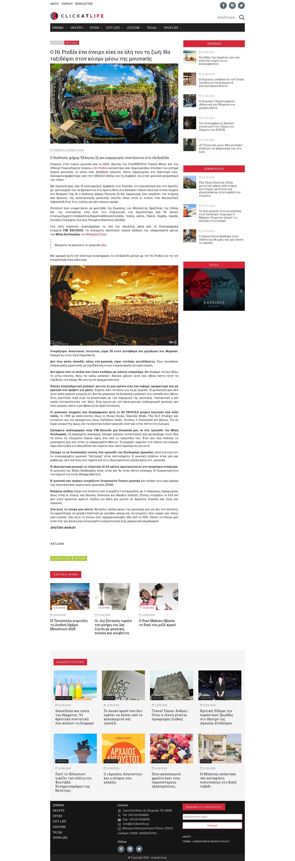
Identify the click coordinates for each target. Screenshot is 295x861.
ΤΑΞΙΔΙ (151, 27)
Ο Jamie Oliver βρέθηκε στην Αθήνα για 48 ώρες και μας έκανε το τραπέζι (221, 239)
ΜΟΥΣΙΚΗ (79, 558)
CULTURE (133, 27)
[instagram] (232, 5)
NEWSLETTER (84, 3)
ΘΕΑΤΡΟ (76, 27)
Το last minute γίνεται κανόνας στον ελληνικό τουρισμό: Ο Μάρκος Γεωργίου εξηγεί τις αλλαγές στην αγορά (220, 216)
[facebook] (223, 5)
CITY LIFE (113, 27)
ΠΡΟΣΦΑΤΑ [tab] (214, 43)
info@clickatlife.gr (136, 823)
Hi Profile (100, 168)
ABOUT (54, 3)
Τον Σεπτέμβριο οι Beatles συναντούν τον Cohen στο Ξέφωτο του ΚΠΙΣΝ (216, 126)
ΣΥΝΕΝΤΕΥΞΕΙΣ (61, 558)
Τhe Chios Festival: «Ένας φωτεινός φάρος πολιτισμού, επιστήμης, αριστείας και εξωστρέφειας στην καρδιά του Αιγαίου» (220, 189)
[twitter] (241, 5)
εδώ (103, 245)
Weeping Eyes (95, 234)
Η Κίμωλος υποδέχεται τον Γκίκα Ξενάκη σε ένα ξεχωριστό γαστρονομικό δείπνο (221, 83)
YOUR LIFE (171, 27)
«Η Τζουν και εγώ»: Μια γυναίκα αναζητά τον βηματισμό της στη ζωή (220, 148)
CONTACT (67, 3)
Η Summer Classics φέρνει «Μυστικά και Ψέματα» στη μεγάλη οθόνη (217, 104)
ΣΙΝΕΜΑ (58, 27)
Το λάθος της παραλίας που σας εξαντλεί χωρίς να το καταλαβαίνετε (219, 60)
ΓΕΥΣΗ (94, 27)
